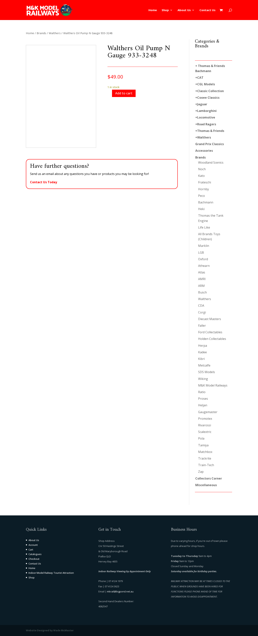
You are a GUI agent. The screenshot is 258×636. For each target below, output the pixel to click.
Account (33, 545)
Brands (41, 33)
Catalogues (35, 554)
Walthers (55, 33)
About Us (184, 10)
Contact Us (207, 10)
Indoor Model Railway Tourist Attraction (51, 572)
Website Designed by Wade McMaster (50, 630)
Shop (165, 10)
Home (152, 10)
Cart (31, 549)
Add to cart (123, 93)
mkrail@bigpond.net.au (120, 591)
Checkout (34, 559)
